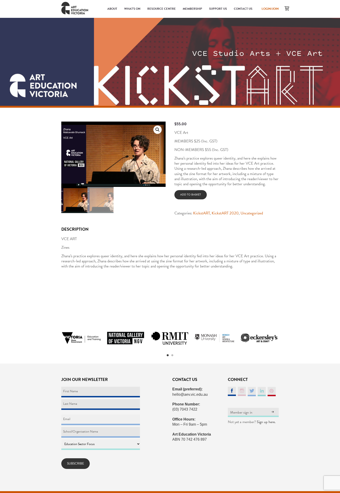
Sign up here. (266, 422)
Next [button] (284, 338)
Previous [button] (55, 338)
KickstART (201, 213)
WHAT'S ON (132, 8)
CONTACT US (243, 8)
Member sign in (241, 412)
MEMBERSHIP (192, 8)
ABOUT (112, 8)
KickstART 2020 (225, 213)
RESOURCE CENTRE (161, 8)
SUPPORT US (218, 8)
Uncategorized (252, 213)
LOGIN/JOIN (270, 8)
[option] (81, 338)
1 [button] (167, 355)
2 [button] (172, 355)
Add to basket (190, 194)
